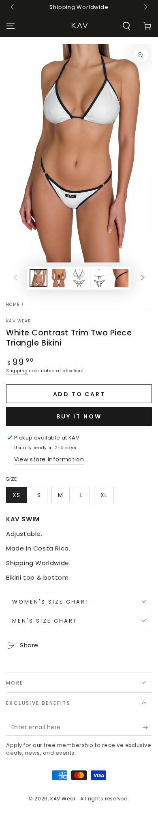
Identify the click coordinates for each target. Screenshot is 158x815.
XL (103, 495)
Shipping (17, 371)
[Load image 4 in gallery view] (99, 278)
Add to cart (79, 394)
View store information (49, 459)
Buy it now (79, 416)
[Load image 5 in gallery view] (119, 278)
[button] (126, 26)
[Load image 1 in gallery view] (38, 278)
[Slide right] (145, 7)
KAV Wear (18, 321)
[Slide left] (13, 7)
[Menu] (10, 26)
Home (12, 304)
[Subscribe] (147, 727)
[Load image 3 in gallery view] (79, 278)
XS (16, 495)
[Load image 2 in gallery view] (59, 278)
